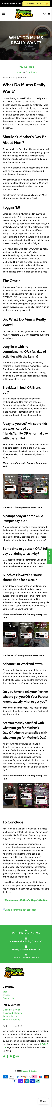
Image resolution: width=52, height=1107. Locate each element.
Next (31, 67)
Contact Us (8, 998)
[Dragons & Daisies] (24, 14)
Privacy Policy (10, 1016)
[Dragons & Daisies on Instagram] (14, 1057)
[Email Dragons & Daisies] (17, 1057)
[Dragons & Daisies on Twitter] (4, 1057)
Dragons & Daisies (29, 1071)
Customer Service (11, 1010)
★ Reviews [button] (49, 556)
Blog (5, 992)
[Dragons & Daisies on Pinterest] (10, 1057)
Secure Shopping (11, 1019)
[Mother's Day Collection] (19, 910)
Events (6, 995)
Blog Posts (31, 72)
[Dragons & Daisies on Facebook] (7, 1057)
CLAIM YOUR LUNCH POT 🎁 (36, 4)
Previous (22, 67)
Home (18, 72)
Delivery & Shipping (12, 1013)
